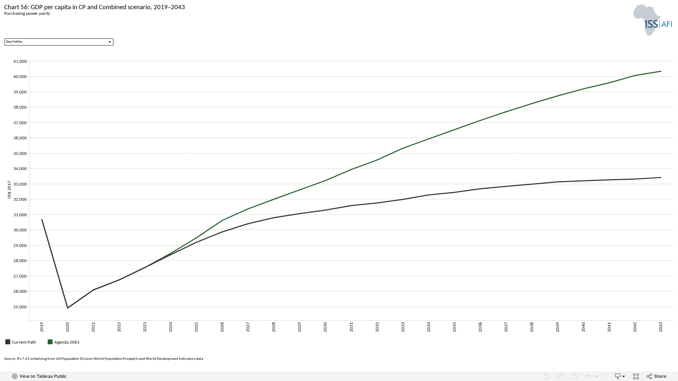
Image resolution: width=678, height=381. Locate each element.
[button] (671, 341)
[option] (25, 341)
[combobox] (59, 42)
